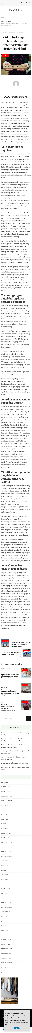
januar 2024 (5, 888)
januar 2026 (5, 791)
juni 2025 (4, 819)
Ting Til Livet (16, 10)
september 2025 (6, 805)
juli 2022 (4, 972)
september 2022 (6, 963)
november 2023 (6, 898)
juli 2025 (4, 814)
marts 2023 (5, 935)
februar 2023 (6, 939)
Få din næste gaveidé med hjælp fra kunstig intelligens (15, 734)
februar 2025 (6, 833)
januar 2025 (5, 837)
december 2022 (6, 949)
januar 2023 (5, 944)
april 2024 (5, 875)
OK (17, 1028)
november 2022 (6, 953)
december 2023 (6, 893)
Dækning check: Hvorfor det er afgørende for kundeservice (15, 752)
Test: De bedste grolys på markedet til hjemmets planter (13, 758)
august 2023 (5, 912)
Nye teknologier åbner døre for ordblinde (14, 763)
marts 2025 (5, 828)
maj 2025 (4, 824)
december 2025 (6, 796)
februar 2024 (6, 884)
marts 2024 (5, 879)
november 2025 (6, 800)
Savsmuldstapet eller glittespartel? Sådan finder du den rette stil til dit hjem (10, 692)
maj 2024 (4, 870)
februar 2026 (6, 787)
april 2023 (5, 930)
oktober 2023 (6, 902)
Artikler (20, 32)
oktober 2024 (6, 851)
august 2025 (5, 810)
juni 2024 (4, 865)
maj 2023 (4, 925)
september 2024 (7, 856)
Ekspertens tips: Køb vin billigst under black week (15, 768)
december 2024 (6, 842)
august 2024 (5, 861)
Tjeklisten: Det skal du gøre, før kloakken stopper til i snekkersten (14, 746)
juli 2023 (4, 916)
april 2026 (5, 782)
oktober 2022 (6, 958)
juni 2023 (4, 921)
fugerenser (25, 372)
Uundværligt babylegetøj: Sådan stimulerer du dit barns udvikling (10, 676)
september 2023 (6, 907)
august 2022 (5, 967)
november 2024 (6, 847)
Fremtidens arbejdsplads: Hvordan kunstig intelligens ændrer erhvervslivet (14, 740)
